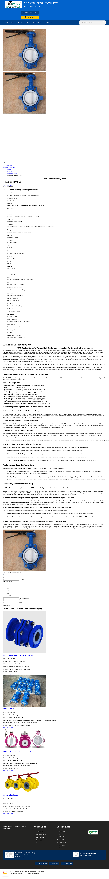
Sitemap (38, 843)
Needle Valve (62, 831)
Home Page (9, 22)
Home (9, 169)
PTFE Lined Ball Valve (10, 795)
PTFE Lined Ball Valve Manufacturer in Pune (18, 709)
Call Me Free (68, 863)
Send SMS (55, 863)
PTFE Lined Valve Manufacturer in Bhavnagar (18, 655)
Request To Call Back (9, 167)
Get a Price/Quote (8, 185)
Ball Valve (61, 834)
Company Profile (22, 22)
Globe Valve (62, 837)
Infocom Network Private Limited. (32, 873)
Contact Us (48, 22)
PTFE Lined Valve (12, 173)
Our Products (36, 22)
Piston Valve (62, 845)
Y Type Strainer (63, 842)
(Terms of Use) (40, 871)
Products (9, 171)
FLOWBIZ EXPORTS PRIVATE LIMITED (41, 4)
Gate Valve (61, 839)
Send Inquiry (30, 17)
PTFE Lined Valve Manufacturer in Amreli (17, 752)
